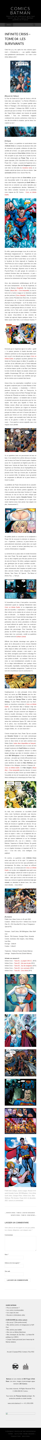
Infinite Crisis (27, 1195)
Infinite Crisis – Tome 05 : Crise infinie (23, 1215)
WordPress (31, 1431)
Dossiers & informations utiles (16, 1315)
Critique (14, 1191)
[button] (20, 1413)
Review (30, 1191)
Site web (7, 1271)
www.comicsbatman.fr (14, 1403)
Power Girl (23, 1198)
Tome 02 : (22, 963)
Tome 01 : (23, 961)
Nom (7, 1254)
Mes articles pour (14, 1330)
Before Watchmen (20, 1332)
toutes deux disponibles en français (24, 743)
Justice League (22, 1191)
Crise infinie (32, 1193)
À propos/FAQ (17, 1352)
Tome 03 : (23, 965)
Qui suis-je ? (10, 1322)
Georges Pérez (17, 1195)
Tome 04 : (22, 968)
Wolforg (26, 1436)
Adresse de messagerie (12, 1263)
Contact (24, 1352)
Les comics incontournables (15, 1310)
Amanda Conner (13, 1193)
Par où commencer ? (13, 1308)
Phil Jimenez (15, 1198)
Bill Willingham (23, 1193)
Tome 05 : (21, 970)
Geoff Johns (8, 1195)
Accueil (9, 1352)
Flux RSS (31, 1352)
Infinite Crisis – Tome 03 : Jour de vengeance (20, 1212)
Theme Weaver (28, 1433)
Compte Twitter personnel (14, 1339)
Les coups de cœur (13, 1312)
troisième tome (27, 168)
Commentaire (9, 1235)
